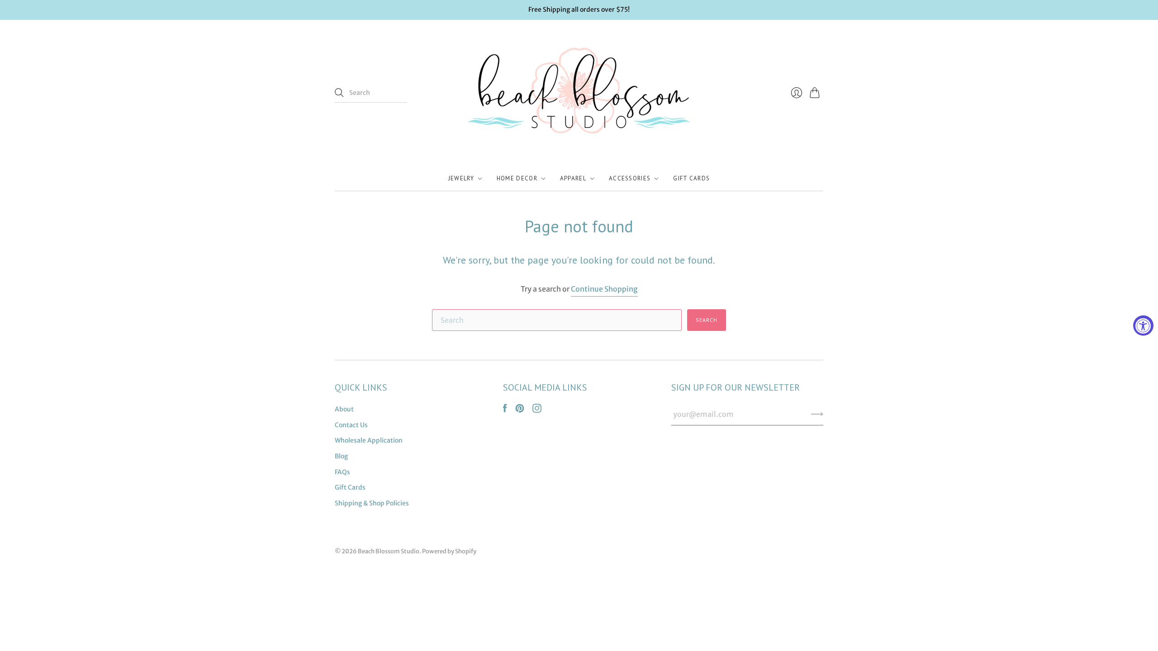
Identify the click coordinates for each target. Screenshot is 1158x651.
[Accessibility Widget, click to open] (1143, 326)
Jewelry (461, 178)
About (344, 409)
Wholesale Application (369, 440)
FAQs (342, 472)
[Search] (339, 92)
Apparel (573, 178)
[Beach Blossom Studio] (579, 93)
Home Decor (517, 178)
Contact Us (351, 425)
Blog (341, 456)
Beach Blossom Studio (388, 551)
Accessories (629, 178)
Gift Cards (691, 178)
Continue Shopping (604, 288)
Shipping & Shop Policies (372, 503)
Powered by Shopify (449, 551)
